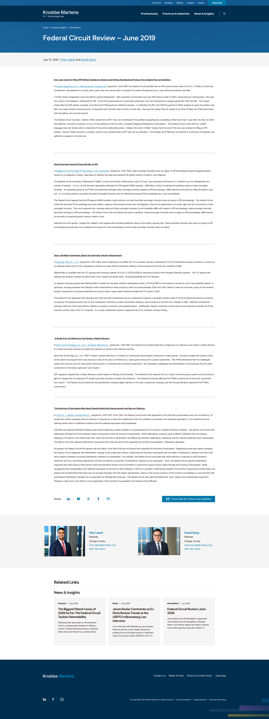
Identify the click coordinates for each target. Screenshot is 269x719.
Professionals (149, 13)
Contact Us (159, 675)
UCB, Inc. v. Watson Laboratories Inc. (73, 415)
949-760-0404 (97, 549)
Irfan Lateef (68, 59)
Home (45, 27)
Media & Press (176, 675)
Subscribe (217, 3)
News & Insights (204, 13)
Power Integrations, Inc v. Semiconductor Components (81, 86)
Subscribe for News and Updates (191, 498)
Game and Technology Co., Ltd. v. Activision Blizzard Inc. (82, 345)
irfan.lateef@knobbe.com (102, 545)
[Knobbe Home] (58, 676)
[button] (224, 14)
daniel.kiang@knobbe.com (198, 545)
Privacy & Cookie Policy (199, 675)
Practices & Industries (176, 13)
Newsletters (75, 27)
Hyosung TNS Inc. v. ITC (67, 262)
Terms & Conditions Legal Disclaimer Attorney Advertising (200, 700)
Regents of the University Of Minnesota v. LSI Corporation (82, 171)
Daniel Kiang (88, 59)
